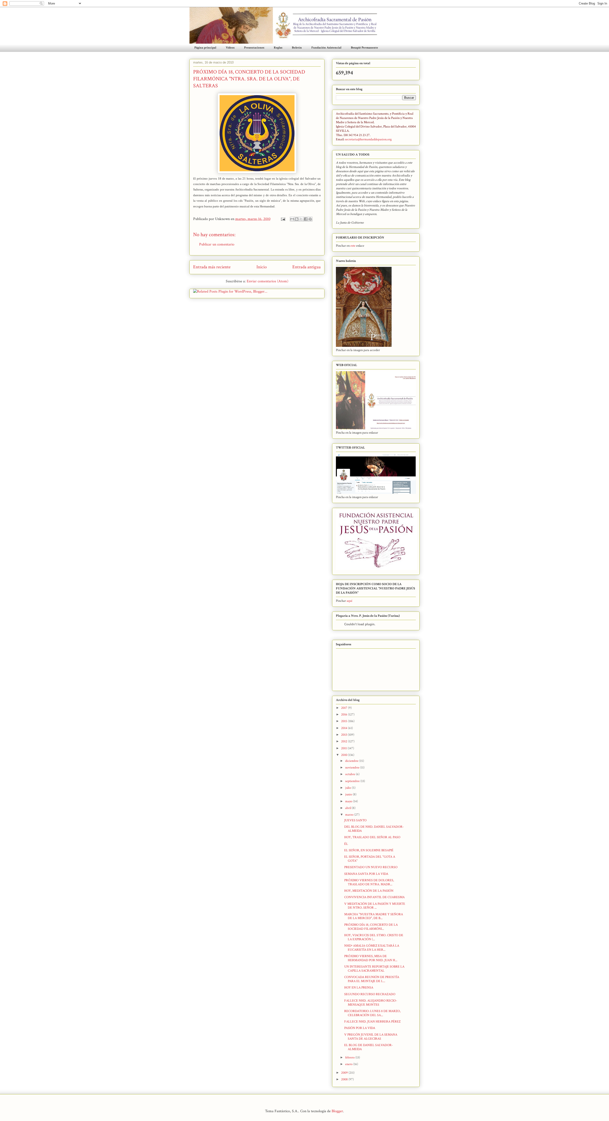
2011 (344, 748)
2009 (345, 1073)
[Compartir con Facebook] (305, 219)
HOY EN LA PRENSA (358, 987)
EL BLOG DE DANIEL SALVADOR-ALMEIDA (368, 1047)
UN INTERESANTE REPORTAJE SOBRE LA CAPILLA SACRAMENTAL (374, 968)
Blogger (337, 1111)
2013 (344, 735)
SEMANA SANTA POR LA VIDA (366, 874)
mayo (349, 801)
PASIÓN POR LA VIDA (359, 1028)
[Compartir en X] (301, 219)
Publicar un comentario (216, 244)
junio (349, 794)
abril (348, 808)
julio (348, 788)
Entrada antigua (306, 267)
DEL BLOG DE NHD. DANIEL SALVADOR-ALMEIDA (374, 829)
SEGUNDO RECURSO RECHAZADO (369, 994)
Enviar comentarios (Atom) (267, 281)
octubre (350, 774)
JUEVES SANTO (355, 820)
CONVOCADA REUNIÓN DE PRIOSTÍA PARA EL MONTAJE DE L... (371, 979)
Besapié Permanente (364, 48)
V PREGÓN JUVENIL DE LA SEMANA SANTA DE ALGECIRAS (370, 1037)
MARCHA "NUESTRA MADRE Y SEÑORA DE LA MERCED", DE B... (373, 916)
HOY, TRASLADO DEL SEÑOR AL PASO (372, 837)
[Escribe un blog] (296, 219)
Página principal (205, 48)
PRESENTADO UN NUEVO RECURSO (371, 867)
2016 (344, 714)
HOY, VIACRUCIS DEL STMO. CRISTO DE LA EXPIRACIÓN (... (373, 937)
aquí (349, 601)
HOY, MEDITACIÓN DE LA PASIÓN (368, 891)
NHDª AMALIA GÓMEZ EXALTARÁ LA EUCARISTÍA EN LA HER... (371, 948)
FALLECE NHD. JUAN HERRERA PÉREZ (372, 1021)
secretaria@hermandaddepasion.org (368, 139)
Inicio (261, 267)
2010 (344, 755)
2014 (344, 728)
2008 (345, 1079)
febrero (350, 1057)
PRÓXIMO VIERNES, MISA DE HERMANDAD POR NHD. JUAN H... (370, 958)
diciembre (352, 761)
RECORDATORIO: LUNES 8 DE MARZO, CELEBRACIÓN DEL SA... (372, 1013)
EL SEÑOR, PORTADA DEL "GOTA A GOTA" (369, 859)
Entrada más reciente (212, 267)
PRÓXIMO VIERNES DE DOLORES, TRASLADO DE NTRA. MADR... (369, 882)
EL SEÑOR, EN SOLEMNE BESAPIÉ (368, 850)
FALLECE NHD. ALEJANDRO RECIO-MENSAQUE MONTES (370, 1003)
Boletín (297, 48)
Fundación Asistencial (326, 48)
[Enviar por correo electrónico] (292, 219)
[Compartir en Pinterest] (310, 219)
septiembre (352, 781)
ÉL (346, 844)
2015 (344, 721)
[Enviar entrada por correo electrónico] (282, 218)
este (353, 246)
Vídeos (230, 48)
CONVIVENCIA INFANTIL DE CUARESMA (374, 897)
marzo (349, 815)
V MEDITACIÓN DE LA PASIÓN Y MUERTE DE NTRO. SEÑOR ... (374, 906)
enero (349, 1064)
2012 (344, 741)
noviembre (352, 767)
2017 (344, 708)
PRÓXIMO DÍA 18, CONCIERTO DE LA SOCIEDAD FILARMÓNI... (371, 927)
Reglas (278, 48)
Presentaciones (254, 48)
